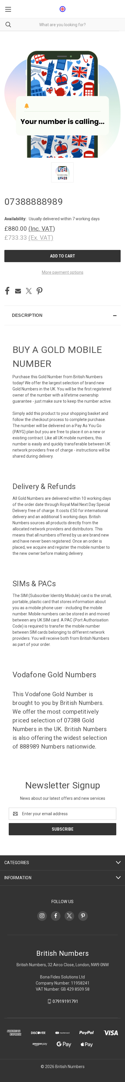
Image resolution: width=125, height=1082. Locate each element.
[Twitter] (29, 291)
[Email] (18, 291)
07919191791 (65, 1001)
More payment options (62, 272)
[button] (62, 315)
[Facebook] (7, 291)
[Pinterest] (39, 291)
